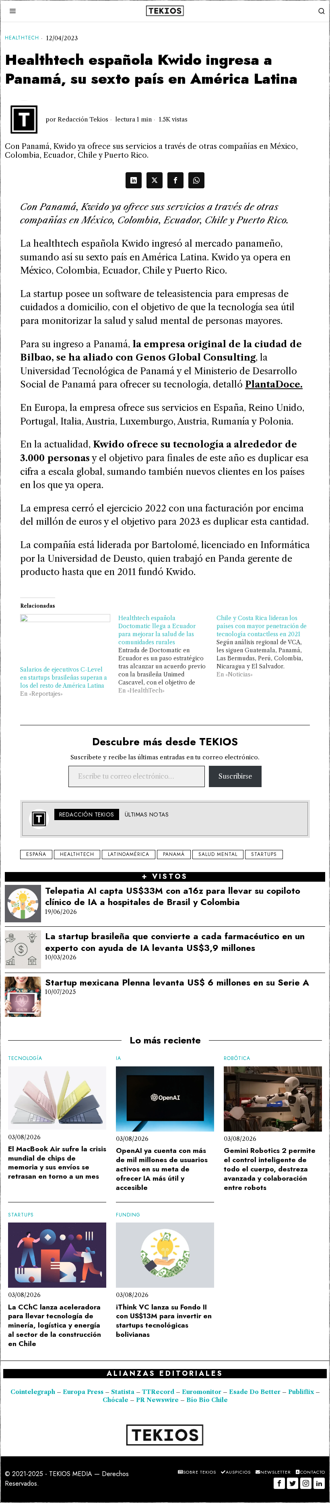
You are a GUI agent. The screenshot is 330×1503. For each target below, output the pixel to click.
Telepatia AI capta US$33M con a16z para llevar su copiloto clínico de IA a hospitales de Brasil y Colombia (172, 896)
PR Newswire (157, 1400)
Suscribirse (235, 776)
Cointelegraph (32, 1392)
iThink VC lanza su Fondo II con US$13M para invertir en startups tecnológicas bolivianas (164, 1321)
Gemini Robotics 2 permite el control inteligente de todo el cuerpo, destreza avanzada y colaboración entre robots (270, 1169)
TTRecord (159, 1392)
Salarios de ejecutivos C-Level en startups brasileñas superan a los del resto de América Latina (63, 677)
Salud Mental (217, 854)
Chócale (115, 1400)
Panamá (174, 854)
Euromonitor (202, 1392)
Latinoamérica (128, 854)
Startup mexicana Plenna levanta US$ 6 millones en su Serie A (177, 982)
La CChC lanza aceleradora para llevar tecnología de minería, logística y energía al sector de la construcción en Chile (54, 1325)
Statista (123, 1392)
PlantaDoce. (274, 384)
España (36, 854)
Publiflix (301, 1392)
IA (118, 1058)
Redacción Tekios (83, 119)
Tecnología (25, 1058)
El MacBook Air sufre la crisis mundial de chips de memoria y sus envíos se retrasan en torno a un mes (57, 1162)
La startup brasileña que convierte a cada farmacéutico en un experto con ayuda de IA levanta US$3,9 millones (175, 941)
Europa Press (83, 1392)
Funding (128, 1215)
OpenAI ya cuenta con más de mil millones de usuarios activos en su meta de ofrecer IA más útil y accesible (162, 1169)
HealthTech (22, 38)
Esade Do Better (254, 1392)
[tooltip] (134, 180)
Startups (264, 854)
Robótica (237, 1058)
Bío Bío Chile (207, 1400)
